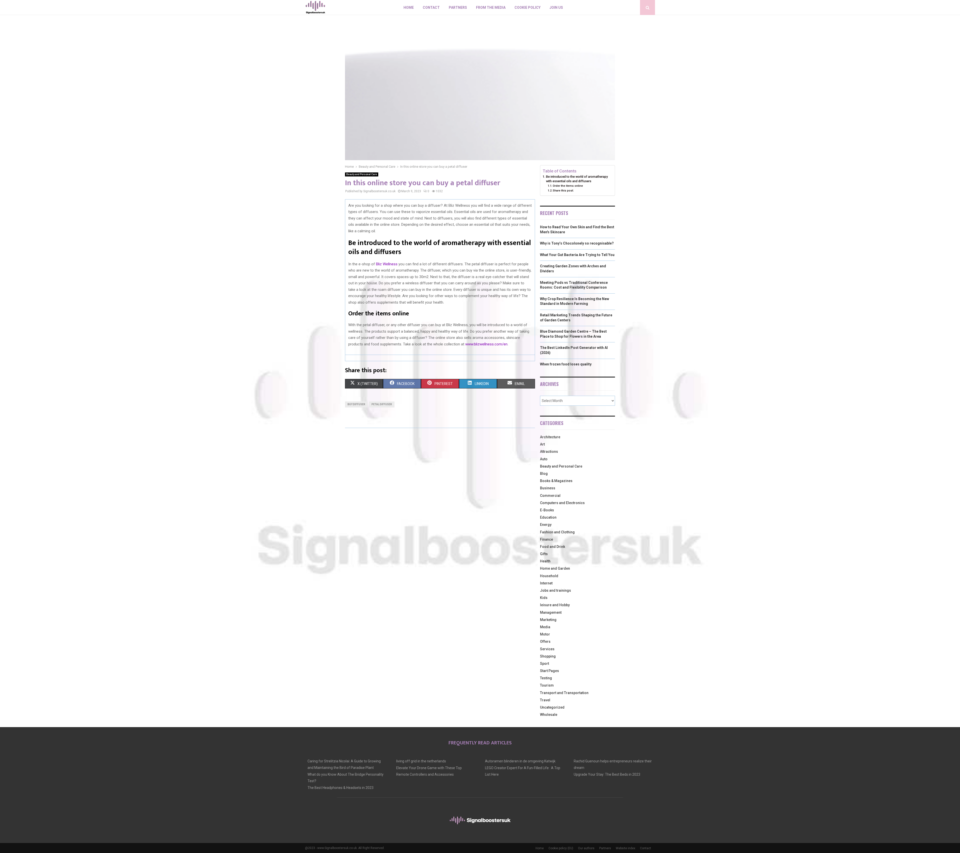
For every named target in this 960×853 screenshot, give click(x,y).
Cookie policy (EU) (560, 848)
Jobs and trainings (555, 590)
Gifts (544, 554)
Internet (546, 583)
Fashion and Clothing (557, 532)
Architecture (550, 437)
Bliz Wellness (387, 264)
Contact (431, 8)
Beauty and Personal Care (361, 174)
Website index (625, 848)
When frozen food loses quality (566, 364)
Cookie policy (527, 8)
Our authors (586, 848)
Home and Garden (555, 568)
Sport (544, 664)
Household (549, 576)
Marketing (548, 620)
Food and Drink (552, 547)
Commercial (550, 496)
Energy (546, 525)
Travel (545, 700)
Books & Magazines (556, 481)
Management (551, 612)
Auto (544, 459)
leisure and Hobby (555, 605)
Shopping (548, 656)
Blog (544, 474)
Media (545, 627)
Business (547, 488)
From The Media (491, 8)
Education (548, 517)
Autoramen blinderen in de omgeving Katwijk (520, 761)
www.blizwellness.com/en (486, 344)
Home (409, 8)
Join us (556, 8)
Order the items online (568, 185)
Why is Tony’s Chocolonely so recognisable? (577, 243)
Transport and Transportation (564, 693)
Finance (546, 539)
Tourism (547, 685)
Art (542, 444)
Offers (545, 641)
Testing (546, 678)
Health (545, 561)
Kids (544, 598)
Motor (545, 634)
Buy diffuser (356, 404)
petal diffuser (382, 404)
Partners (458, 8)
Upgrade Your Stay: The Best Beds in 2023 (607, 774)
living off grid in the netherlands (421, 761)
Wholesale (548, 715)
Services (547, 649)
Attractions (549, 452)
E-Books (547, 510)
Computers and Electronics (562, 503)
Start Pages (549, 671)
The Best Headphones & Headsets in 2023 (341, 788)
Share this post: (563, 190)
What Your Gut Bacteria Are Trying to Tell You (577, 255)
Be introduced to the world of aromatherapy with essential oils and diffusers (577, 179)
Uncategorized (552, 707)
